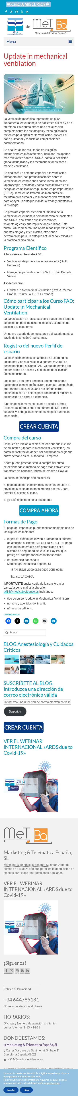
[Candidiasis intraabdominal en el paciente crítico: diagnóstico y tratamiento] (11, 659)
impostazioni (51, 1083)
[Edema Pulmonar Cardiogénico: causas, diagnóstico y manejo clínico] (11, 669)
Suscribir (15, 711)
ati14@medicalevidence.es (21, 591)
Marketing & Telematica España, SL (26, 864)
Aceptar (11, 1090)
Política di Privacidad (17, 989)
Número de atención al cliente (23, 1006)
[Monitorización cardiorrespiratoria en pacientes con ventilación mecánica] (26, 659)
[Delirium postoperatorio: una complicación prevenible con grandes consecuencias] (57, 659)
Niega (26, 1090)
